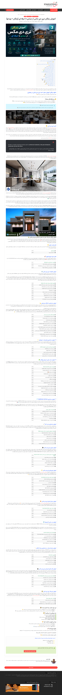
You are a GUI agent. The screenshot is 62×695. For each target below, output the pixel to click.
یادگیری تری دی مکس (36, 595)
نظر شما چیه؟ (31, 667)
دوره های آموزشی (53, 9)
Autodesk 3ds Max (11, 127)
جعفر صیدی (48, 659)
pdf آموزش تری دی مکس (46, 192)
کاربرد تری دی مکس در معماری (51, 156)
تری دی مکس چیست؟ (52, 127)
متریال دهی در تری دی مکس (44, 503)
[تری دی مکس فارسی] (51, 4)
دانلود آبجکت (40, 9)
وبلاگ (25, 16)
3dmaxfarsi (42, 14)
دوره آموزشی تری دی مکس (29, 90)
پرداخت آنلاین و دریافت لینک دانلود (30, 651)
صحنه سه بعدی (46, 9)
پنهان (51, 59)
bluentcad (50, 138)
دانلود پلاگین (28, 9)
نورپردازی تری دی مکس (43, 472)
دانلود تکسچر (33, 9)
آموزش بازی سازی (29, 16)
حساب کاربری (22, 9)
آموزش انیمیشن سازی (37, 14)
